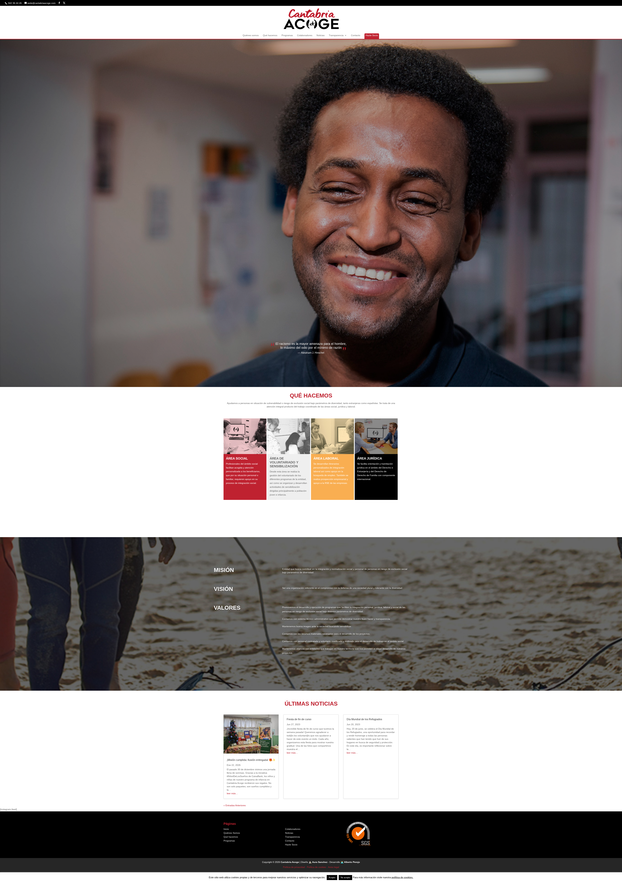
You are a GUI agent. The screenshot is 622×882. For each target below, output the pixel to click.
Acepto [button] (332, 877)
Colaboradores (304, 35)
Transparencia (336, 35)
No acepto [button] (345, 877)
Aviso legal (333, 867)
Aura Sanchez (319, 862)
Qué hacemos (270, 35)
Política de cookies (316, 867)
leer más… (232, 793)
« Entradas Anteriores (235, 805)
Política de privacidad (294, 867)
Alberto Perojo (352, 862)
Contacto (355, 35)
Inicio (226, 829)
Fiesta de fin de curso (299, 719)
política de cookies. (402, 877)
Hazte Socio (372, 35)
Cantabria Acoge (290, 862)
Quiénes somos (251, 35)
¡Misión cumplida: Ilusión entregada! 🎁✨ (251, 760)
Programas (287, 35)
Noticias (321, 35)
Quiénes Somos (232, 833)
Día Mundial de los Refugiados (364, 719)
